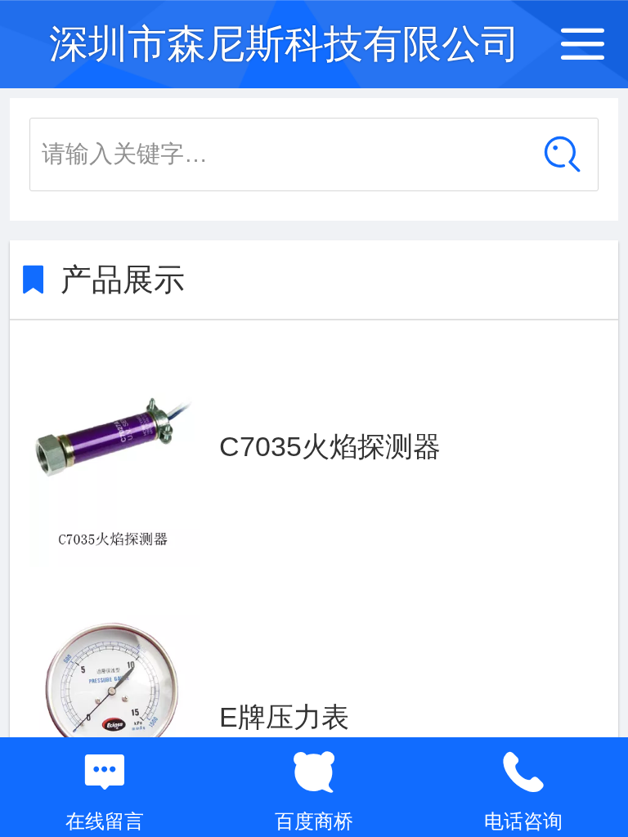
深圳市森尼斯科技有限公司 (284, 43)
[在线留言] (104, 772)
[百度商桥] (314, 772)
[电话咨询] (523, 772)
